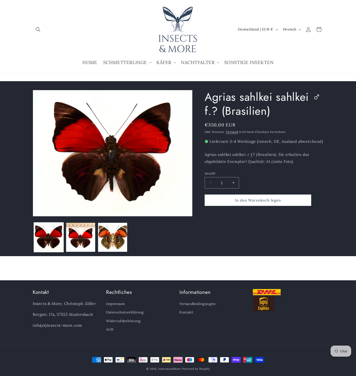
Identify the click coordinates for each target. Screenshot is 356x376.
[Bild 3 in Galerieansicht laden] (112, 237)
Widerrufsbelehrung (123, 321)
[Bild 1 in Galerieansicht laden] (48, 237)
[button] (38, 29)
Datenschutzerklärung (125, 312)
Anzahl (210, 173)
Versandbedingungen (197, 304)
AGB (110, 329)
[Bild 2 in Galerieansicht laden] (80, 237)
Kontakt (186, 312)
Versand (232, 132)
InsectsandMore (169, 368)
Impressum (115, 304)
